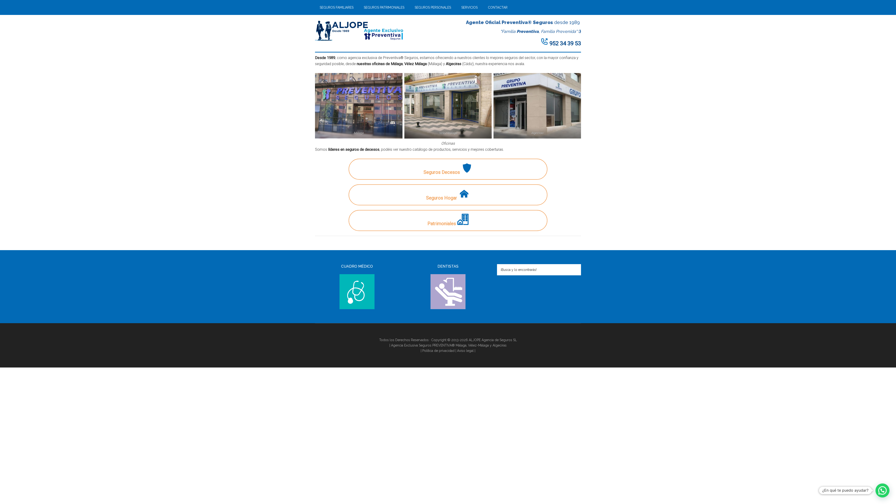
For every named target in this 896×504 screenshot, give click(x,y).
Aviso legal (465, 351)
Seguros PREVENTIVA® (437, 345)
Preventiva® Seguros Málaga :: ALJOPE (359, 30)
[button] (882, 490)
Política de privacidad (438, 351)
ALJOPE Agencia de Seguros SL (493, 340)
